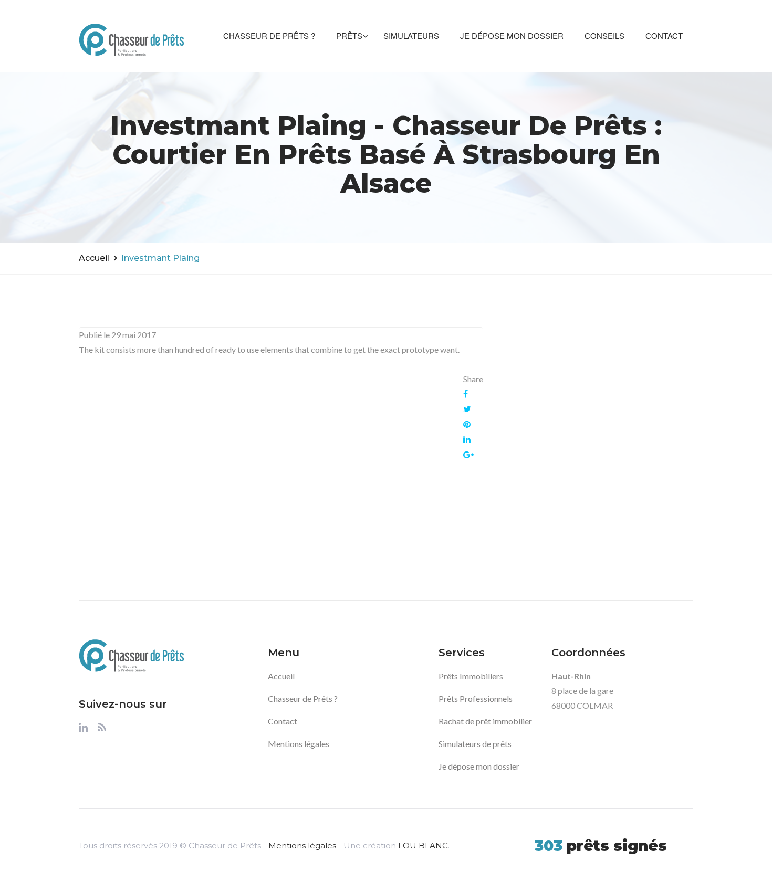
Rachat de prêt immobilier (485, 721)
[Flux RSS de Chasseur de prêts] (102, 730)
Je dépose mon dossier (512, 35)
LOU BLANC (423, 845)
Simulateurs (411, 35)
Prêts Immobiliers (471, 676)
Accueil (94, 258)
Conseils (604, 35)
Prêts (349, 35)
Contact (664, 35)
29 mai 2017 (133, 335)
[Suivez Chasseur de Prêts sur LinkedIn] (83, 730)
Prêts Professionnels (476, 698)
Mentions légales (298, 744)
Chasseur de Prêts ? (269, 35)
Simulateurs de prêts (475, 744)
